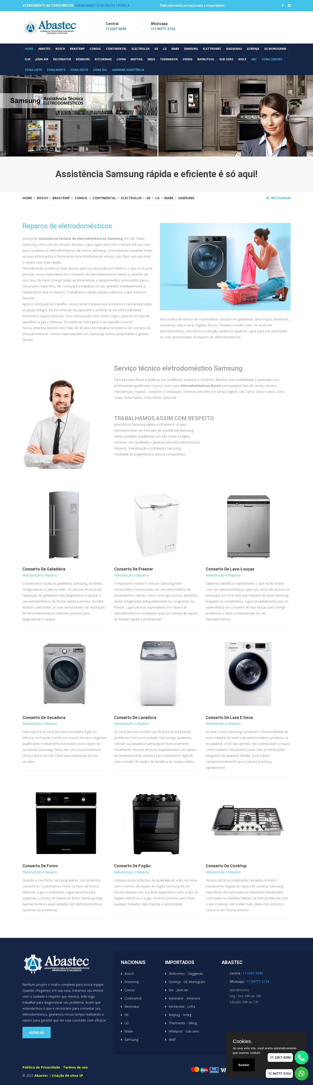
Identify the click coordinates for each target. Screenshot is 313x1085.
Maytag (137, 59)
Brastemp (77, 49)
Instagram (281, 198)
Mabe (175, 49)
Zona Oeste (79, 70)
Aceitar (243, 1065)
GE (156, 49)
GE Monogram (275, 49)
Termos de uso (75, 1067)
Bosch (60, 49)
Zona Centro (272, 59)
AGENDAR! (36, 1033)
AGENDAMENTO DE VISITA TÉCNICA (102, 5)
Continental (116, 49)
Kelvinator (62, 59)
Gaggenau (234, 49)
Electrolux (141, 49)
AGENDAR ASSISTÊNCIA (128, 70)
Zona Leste (33, 70)
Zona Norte (56, 70)
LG (165, 49)
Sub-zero (226, 59)
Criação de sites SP (67, 1075)
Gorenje (253, 49)
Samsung (191, 49)
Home (29, 49)
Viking (187, 59)
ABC (254, 59)
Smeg (151, 59)
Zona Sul (100, 70)
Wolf (242, 59)
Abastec (44, 49)
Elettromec (212, 49)
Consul (95, 49)
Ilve (28, 59)
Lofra (121, 59)
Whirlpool (205, 59)
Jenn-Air (42, 59)
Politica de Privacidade (41, 1067)
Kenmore (83, 59)
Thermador (169, 59)
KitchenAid (103, 59)
